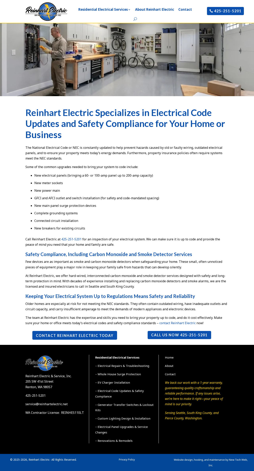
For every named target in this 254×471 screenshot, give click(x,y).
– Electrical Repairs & (110, 366)
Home (169, 357)
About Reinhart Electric (154, 9)
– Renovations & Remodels (114, 441)
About (169, 366)
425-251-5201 (227, 11)
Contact (185, 9)
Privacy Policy (127, 459)
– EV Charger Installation (112, 382)
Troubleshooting (137, 366)
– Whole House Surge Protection (118, 374)
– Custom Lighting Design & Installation (122, 418)
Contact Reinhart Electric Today (75, 335)
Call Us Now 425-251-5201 (179, 335)
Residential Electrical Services (103, 9)
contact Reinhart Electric (177, 323)
